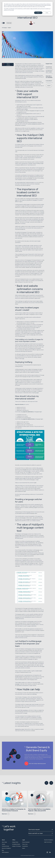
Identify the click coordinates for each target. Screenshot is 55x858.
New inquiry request (34, 829)
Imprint (23, 848)
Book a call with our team (35, 833)
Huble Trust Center (48, 842)
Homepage (4, 27)
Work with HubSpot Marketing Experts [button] (37, 763)
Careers (3, 844)
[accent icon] (47, 852)
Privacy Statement (26, 842)
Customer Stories (5, 846)
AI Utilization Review (16, 844)
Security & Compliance (6, 848)
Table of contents (8, 64)
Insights (9, 27)
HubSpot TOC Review (16, 846)
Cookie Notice (25, 846)
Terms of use (24, 844)
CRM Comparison (5, 852)
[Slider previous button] (46, 783)
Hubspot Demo (15, 842)
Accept (38, 12)
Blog (3, 850)
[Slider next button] (51, 783)
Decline (47, 12)
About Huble (4, 842)
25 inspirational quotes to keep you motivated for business (49, 67)
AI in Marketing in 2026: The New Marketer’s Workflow (49, 71)
